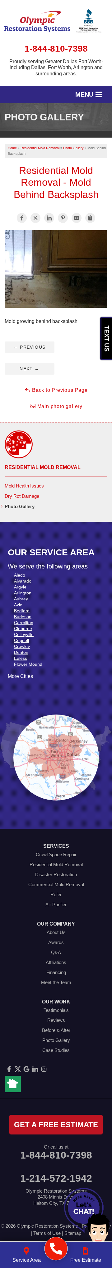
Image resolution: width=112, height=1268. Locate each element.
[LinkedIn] (35, 1069)
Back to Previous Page (59, 390)
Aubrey (21, 598)
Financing (56, 972)
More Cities (20, 676)
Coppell (21, 640)
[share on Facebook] (22, 218)
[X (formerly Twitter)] (17, 1069)
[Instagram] (44, 1069)
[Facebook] (9, 1069)
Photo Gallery (20, 506)
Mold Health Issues (24, 485)
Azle (18, 604)
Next (29, 368)
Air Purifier (56, 904)
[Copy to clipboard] (90, 218)
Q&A (56, 952)
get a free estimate (56, 1124)
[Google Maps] (26, 1069)
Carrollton (23, 622)
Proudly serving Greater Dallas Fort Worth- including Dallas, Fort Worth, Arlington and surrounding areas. (56, 67)
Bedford (22, 610)
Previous (29, 347)
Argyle (20, 586)
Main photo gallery (59, 406)
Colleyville (24, 634)
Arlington (22, 592)
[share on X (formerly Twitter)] (35, 218)
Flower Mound (28, 664)
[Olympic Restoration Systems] (56, 1248)
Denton (21, 652)
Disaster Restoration (56, 874)
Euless (20, 658)
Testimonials (56, 1010)
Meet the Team (56, 982)
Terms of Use (47, 1233)
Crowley (22, 646)
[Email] (77, 218)
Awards (56, 942)
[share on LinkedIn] (49, 218)
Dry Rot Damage (22, 496)
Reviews (56, 1020)
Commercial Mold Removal (56, 884)
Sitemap (72, 1233)
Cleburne (23, 628)
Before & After (56, 1030)
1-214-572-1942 (56, 1178)
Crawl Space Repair (56, 854)
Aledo (19, 575)
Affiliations (56, 962)
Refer (56, 894)
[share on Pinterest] (63, 218)
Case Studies (56, 1050)
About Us (56, 932)
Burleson (22, 616)
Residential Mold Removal (43, 467)
